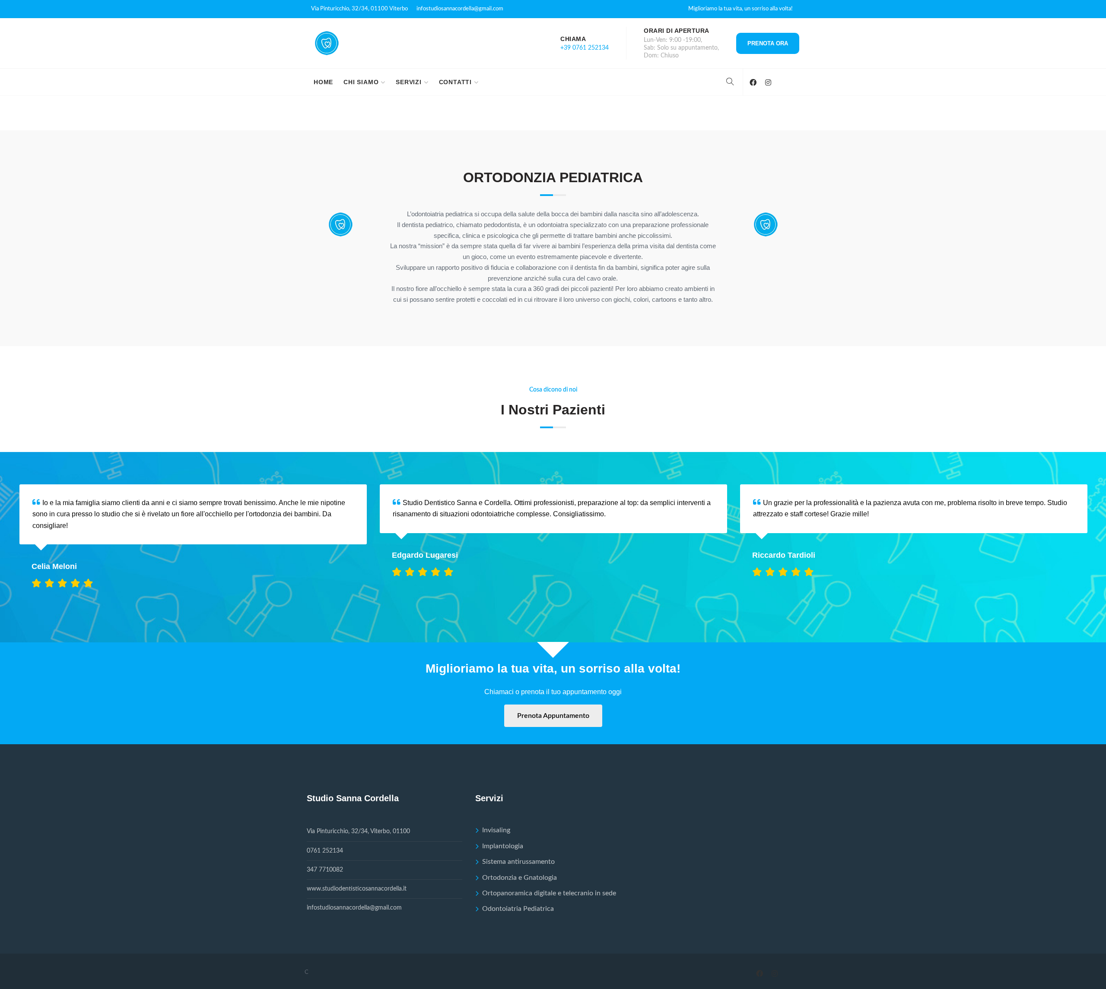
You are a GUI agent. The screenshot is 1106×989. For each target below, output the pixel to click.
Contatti (455, 82)
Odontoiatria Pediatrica (518, 908)
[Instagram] (768, 82)
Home (323, 82)
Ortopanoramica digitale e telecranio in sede (549, 893)
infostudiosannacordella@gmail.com (459, 9)
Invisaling (496, 830)
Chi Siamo (360, 82)
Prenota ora (767, 43)
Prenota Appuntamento (553, 715)
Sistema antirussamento (518, 861)
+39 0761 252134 (584, 48)
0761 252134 (325, 851)
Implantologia (502, 846)
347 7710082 (325, 870)
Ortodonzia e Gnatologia (519, 877)
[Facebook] (752, 82)
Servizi (409, 82)
